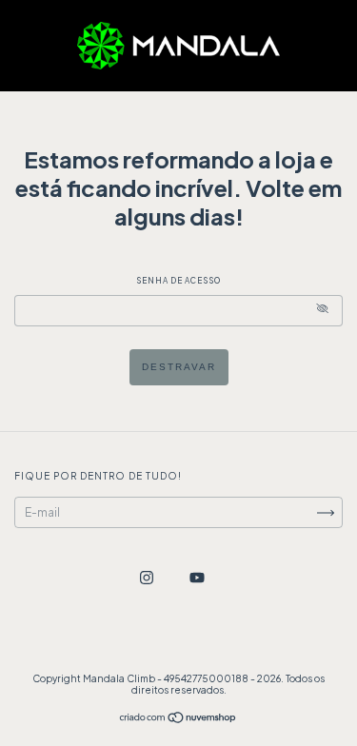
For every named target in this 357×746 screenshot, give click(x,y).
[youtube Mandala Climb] (197, 577)
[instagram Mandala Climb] (147, 577)
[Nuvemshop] (178, 720)
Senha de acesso (178, 280)
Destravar (179, 367)
